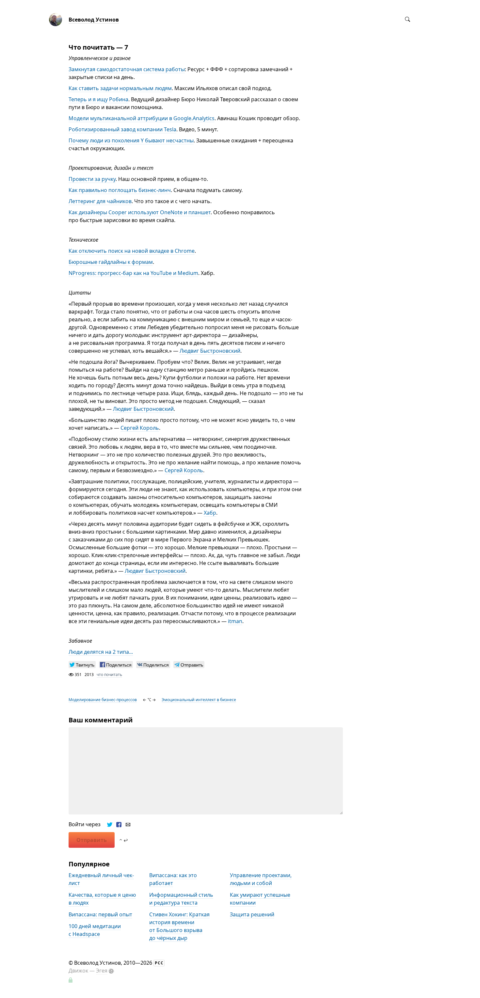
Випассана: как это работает (173, 879)
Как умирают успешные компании (260, 898)
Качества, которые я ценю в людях (102, 898)
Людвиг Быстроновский (210, 350)
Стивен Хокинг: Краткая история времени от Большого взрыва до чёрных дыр (179, 926)
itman (235, 621)
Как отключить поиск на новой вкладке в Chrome (132, 250)
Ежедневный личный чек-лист (101, 879)
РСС (159, 963)
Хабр (210, 512)
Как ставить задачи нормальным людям (120, 88)
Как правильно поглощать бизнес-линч (120, 190)
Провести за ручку (92, 179)
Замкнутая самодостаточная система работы (127, 69)
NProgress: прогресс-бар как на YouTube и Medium (133, 273)
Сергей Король (139, 427)
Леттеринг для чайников (100, 201)
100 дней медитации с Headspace (95, 930)
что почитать (109, 674)
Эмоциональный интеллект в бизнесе (199, 699)
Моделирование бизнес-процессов (103, 699)
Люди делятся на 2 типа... (101, 651)
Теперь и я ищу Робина (98, 99)
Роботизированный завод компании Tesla (122, 129)
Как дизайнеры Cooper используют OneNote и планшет (140, 212)
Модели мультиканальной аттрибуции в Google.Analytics (142, 118)
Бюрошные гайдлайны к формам (111, 262)
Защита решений (252, 914)
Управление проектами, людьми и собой (261, 879)
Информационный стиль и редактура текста (181, 898)
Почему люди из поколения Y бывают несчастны (131, 140)
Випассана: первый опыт (100, 914)
